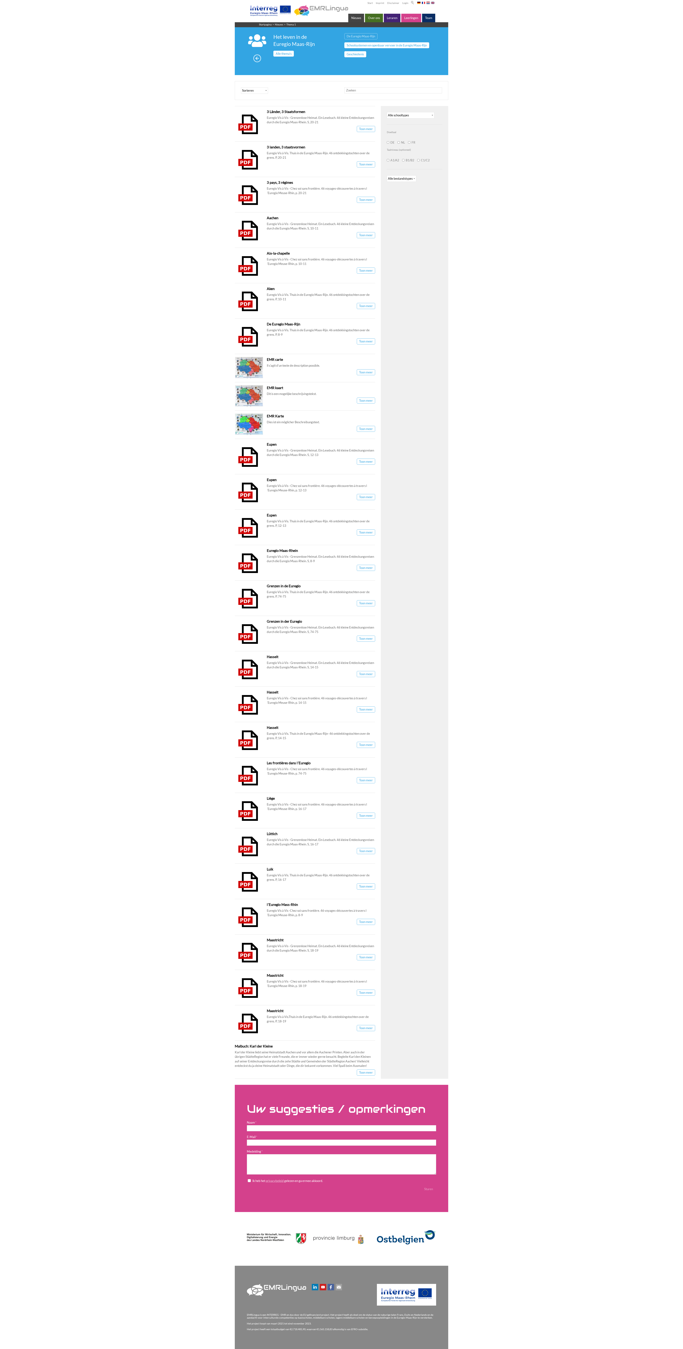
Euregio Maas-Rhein (282, 550)
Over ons (374, 18)
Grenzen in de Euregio (284, 586)
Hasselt (272, 656)
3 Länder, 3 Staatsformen (286, 111)
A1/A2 (394, 160)
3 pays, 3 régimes (280, 182)
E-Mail (252, 1137)
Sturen (428, 1189)
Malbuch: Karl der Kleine (254, 1046)
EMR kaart (275, 388)
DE (392, 142)
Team (428, 18)
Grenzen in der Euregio (284, 621)
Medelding (255, 1151)
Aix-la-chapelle (278, 253)
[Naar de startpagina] (298, 10)
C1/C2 (425, 160)
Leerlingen (411, 18)
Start (370, 3)
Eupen (272, 444)
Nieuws (356, 18)
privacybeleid (275, 1181)
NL (403, 142)
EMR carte (275, 359)
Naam (251, 1122)
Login (405, 3)
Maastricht (275, 940)
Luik (270, 869)
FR (413, 142)
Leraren (392, 18)
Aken (271, 288)
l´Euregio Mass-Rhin (282, 904)
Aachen (272, 218)
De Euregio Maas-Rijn (283, 324)
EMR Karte (275, 416)
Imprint (380, 3)
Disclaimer (393, 3)
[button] (315, 1287)
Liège (271, 798)
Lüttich (272, 833)
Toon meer (366, 129)
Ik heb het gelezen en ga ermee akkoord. (287, 1181)
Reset (412, 1189)
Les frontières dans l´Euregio (289, 763)
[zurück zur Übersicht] (257, 58)
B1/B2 (410, 160)
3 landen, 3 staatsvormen (286, 147)
